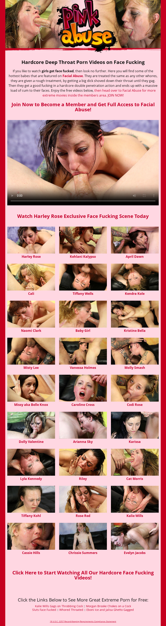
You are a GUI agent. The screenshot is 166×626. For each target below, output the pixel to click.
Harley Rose (31, 256)
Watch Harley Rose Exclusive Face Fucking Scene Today (83, 216)
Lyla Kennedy (31, 478)
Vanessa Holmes (83, 367)
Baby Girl (83, 330)
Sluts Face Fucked (44, 610)
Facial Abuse (73, 76)
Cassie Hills (31, 553)
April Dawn (135, 256)
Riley (83, 478)
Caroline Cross (83, 404)
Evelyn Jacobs (135, 553)
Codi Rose (135, 404)
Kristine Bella (135, 330)
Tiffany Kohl (31, 516)
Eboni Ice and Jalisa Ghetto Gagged (110, 610)
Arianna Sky (83, 441)
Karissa (135, 441)
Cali (31, 293)
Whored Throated (71, 610)
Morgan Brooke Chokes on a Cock (108, 606)
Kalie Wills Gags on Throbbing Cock (59, 606)
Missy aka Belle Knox (31, 404)
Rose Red (83, 516)
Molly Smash (135, 367)
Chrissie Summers (82, 553)
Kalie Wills (135, 516)
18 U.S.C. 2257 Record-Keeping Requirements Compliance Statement (83, 621)
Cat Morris (134, 478)
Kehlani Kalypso (83, 256)
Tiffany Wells (83, 293)
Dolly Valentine (31, 441)
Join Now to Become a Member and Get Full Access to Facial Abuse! (83, 107)
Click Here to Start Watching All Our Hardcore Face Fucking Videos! (83, 575)
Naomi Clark (31, 330)
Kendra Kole (135, 293)
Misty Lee (31, 367)
